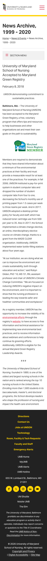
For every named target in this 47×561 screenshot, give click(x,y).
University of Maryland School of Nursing (18, 4)
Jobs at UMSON (23, 427)
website (16, 321)
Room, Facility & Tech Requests (23, 438)
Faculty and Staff (23, 443)
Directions (23, 416)
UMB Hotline (23, 471)
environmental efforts (14, 317)
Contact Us (24, 421)
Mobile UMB (23, 501)
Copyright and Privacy (23, 551)
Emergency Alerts (23, 449)
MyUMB (23, 461)
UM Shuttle (23, 496)
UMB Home (23, 456)
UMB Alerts (23, 466)
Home (6, 38)
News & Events (18, 38)
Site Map (35, 554)
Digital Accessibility (18, 554)
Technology (23, 432)
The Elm (23, 506)
